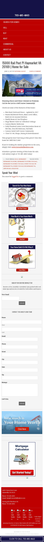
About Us (7, 49)
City (3, 359)
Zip (3, 375)
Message (4, 382)
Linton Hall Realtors (10, 168)
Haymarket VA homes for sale (13, 164)
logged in (15, 176)
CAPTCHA (5, 399)
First (3, 325)
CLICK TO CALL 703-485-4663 (22, 539)
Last (3, 332)
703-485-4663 (22, 15)
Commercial (8, 44)
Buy (4, 33)
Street (4, 351)
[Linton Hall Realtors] (13, 519)
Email (3, 336)
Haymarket (22, 159)
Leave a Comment (35, 71)
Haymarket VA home (10, 161)
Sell (5, 28)
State (3, 367)
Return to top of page (22, 532)
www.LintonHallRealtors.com (22, 147)
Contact (7, 55)
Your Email (5, 294)
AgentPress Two (24, 534)
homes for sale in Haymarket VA (24, 166)
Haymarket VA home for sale (27, 161)
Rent (5, 38)
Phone (4, 344)
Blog (16, 159)
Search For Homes (11, 22)
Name (4, 317)
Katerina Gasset (20, 71)
